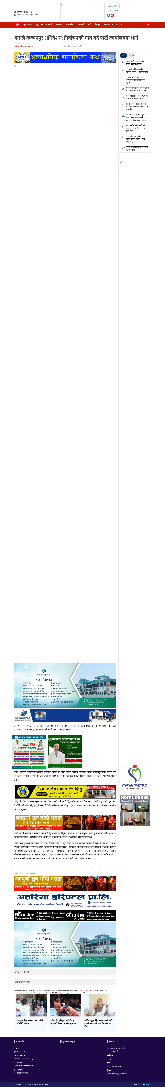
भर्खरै (123, 55)
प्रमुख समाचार (28, 24)
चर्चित (132, 55)
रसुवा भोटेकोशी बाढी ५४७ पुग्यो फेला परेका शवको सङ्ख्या (137, 97)
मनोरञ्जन (107, 24)
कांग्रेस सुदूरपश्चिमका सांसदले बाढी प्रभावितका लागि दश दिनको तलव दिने (137, 106)
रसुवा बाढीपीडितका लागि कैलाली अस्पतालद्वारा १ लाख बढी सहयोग (137, 89)
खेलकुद (97, 24)
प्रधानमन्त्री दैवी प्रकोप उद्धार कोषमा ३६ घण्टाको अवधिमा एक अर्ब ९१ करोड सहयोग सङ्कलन (137, 117)
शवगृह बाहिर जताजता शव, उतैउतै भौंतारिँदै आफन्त (135, 63)
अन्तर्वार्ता (81, 24)
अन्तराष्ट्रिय (70, 24)
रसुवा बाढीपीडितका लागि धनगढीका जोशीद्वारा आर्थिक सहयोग (135, 80)
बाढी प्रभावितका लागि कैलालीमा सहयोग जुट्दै (137, 148)
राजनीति (49, 24)
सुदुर (38, 24)
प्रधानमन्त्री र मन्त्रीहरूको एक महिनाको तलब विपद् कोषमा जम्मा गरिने (135, 128)
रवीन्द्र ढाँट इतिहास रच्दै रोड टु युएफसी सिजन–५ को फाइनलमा (137, 71)
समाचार (59, 24)
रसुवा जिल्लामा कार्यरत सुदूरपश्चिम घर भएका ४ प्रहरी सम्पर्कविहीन (135, 139)
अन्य (117, 24)
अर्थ (89, 24)
